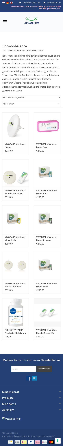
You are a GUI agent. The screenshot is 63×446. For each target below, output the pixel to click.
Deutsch (7, 3)
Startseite (7, 50)
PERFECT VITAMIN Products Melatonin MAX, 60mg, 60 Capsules (15, 331)
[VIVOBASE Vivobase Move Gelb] (15, 219)
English (11, 3)
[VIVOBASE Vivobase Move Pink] (47, 126)
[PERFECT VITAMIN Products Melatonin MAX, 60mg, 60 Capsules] (15, 312)
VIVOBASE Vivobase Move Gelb (15, 239)
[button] (44, 369)
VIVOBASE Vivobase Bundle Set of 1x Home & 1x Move (15, 192)
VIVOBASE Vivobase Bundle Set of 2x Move (46, 331)
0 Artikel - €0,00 (54, 2)
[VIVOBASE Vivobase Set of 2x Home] (15, 266)
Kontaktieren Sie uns (31, 2)
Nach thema (19, 50)
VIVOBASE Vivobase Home (15, 146)
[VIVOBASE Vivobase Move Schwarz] (47, 219)
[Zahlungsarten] (10, 441)
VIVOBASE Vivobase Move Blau (46, 192)
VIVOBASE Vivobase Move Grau (46, 285)
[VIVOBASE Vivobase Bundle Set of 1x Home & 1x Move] (15, 173)
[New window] (28, 378)
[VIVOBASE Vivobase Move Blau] (47, 173)
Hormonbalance (35, 50)
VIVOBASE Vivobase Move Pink (46, 146)
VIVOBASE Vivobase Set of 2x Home (15, 285)
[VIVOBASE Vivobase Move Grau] (47, 266)
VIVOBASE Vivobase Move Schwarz (46, 239)
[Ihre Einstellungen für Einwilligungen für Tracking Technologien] (58, 441)
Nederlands (3, 3)
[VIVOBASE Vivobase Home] (15, 126)
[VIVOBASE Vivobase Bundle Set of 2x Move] (47, 312)
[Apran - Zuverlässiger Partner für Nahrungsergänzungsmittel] (36, 21)
